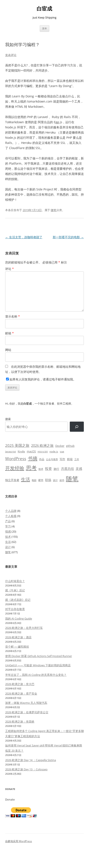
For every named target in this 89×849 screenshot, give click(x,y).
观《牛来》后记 (15, 590)
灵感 (79, 468)
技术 (40, 468)
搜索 (8, 419)
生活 (25, 479)
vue (62, 451)
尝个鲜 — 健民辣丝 (17, 646)
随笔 (53, 210)
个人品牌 (10, 511)
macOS (31, 451)
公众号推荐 (52, 459)
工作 (76, 459)
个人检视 (10, 516)
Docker (59, 446)
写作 (62, 459)
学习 (8, 526)
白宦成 (44, 8)
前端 (70, 459)
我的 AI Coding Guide (18, 618)
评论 (9, 269)
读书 (61, 480)
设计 (55, 480)
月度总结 (67, 468)
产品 (8, 521)
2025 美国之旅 (17, 445)
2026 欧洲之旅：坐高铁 (19, 721)
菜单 (44, 28)
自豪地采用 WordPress (18, 841)
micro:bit (43, 451)
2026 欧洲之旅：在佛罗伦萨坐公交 (26, 712)
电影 (34, 480)
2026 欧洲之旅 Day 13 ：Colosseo (26, 769)
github (70, 446)
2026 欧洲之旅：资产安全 (21, 693)
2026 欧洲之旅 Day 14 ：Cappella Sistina (30, 760)
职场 (48, 480)
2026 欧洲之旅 (42, 445)
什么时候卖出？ (15, 581)
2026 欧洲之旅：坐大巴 (19, 684)
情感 (8, 531)
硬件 (40, 480)
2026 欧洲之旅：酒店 (18, 637)
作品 (41, 459)
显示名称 (12, 316)
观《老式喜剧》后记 (17, 600)
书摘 (32, 458)
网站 (8, 350)
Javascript (10, 451)
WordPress (15, 458)
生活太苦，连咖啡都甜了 (23, 237)
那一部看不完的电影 (68, 237)
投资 (48, 468)
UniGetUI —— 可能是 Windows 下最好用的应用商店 (38, 665)
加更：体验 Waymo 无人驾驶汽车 (26, 703)
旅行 (56, 469)
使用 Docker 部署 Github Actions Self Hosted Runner (38, 656)
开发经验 (14, 468)
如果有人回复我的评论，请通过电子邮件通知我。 (43, 379)
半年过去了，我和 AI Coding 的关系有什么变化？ (36, 675)
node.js (53, 451)
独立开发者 (12, 480)
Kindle (21, 451)
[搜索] (77, 427)
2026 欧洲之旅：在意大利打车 (24, 628)
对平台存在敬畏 (15, 609)
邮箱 (9, 333)
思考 (31, 467)
